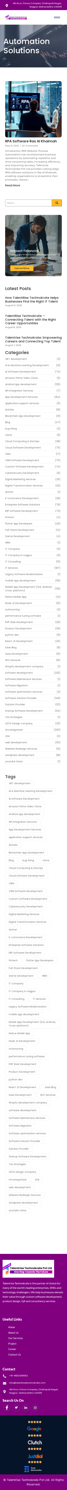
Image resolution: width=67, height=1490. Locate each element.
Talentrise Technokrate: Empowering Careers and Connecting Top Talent (33, 339)
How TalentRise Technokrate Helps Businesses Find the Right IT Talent (32, 299)
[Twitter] (16, 1407)
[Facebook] (6, 1407)
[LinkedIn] (25, 1407)
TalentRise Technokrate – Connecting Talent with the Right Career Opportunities (30, 319)
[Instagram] (35, 1407)
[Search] (57, 203)
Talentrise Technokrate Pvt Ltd (28, 1480)
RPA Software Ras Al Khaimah (31, 141)
